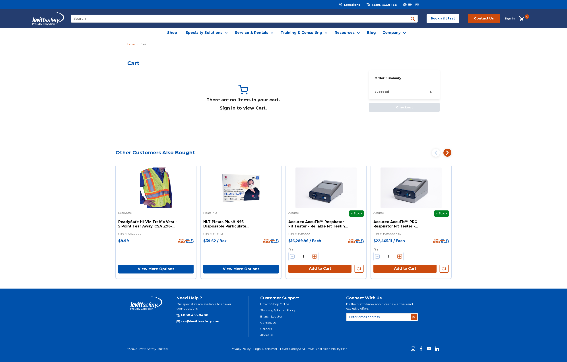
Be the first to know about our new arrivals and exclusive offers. (379, 306)
